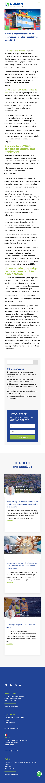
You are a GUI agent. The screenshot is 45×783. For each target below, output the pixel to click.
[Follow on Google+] (6, 685)
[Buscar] (35, 362)
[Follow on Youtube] (20, 685)
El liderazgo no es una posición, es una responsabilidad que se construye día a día (22, 386)
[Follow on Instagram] (15, 685)
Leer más (9, 521)
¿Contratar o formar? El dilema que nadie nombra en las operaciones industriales (21, 565)
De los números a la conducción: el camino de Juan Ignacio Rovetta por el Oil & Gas (21, 374)
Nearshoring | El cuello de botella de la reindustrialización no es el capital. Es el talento (22, 504)
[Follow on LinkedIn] (11, 685)
